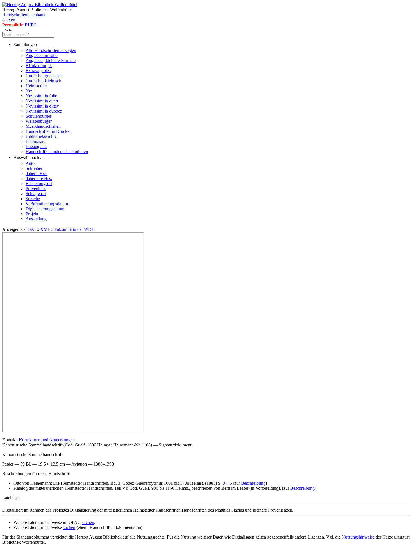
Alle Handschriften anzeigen (51, 50)
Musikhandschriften (43, 126)
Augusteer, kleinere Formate (51, 60)
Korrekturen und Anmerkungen (47, 439)
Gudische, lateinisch (43, 80)
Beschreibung (253, 483)
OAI (32, 229)
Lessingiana (36, 146)
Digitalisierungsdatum (45, 208)
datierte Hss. (36, 173)
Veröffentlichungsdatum (47, 203)
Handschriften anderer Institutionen (57, 151)
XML (45, 229)
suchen (88, 522)
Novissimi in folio (41, 96)
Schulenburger (38, 116)
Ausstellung (36, 218)
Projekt (32, 213)
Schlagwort (36, 193)
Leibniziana (36, 141)
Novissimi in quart (42, 101)
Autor (31, 163)
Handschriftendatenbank (24, 14)
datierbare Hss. (39, 178)
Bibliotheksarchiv (41, 136)
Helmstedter (36, 85)
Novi (30, 90)
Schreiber (34, 168)
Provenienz (36, 188)
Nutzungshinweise (358, 537)
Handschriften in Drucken (49, 131)
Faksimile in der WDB (75, 229)
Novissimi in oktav (42, 106)
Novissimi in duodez (44, 111)
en (13, 19)
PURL (31, 24)
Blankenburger (39, 65)
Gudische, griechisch (44, 75)
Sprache (33, 198)
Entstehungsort (39, 183)
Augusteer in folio (42, 55)
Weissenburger (39, 121)
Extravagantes (38, 70)
